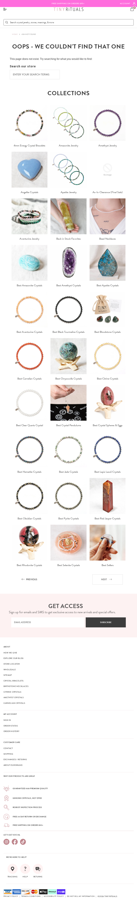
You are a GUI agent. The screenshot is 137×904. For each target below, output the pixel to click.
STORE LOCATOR (12, 664)
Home (15, 34)
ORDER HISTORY (11, 731)
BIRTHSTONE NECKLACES (16, 686)
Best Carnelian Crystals (29, 379)
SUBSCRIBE (106, 622)
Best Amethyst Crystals (68, 285)
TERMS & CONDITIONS (31, 896)
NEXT (104, 579)
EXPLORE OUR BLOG (14, 658)
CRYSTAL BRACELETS (14, 680)
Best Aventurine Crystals (29, 332)
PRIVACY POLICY (11, 896)
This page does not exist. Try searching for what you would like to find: (51, 59)
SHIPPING (8, 754)
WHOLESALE (10, 669)
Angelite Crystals (29, 192)
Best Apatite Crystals (108, 285)
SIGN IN (7, 720)
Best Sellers (108, 565)
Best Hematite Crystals (29, 472)
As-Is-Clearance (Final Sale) (108, 192)
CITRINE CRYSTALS (13, 692)
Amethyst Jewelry (107, 146)
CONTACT (8, 748)
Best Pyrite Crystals (68, 519)
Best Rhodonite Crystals (29, 565)
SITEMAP (8, 675)
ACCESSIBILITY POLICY (54, 896)
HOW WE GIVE (10, 652)
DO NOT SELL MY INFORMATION (81, 896)
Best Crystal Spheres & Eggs (107, 425)
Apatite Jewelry (69, 192)
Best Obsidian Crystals (29, 519)
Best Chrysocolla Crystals (68, 379)
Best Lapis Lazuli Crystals (107, 472)
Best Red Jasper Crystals (107, 519)
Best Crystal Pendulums (68, 425)
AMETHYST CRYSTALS (14, 697)
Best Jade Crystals (68, 472)
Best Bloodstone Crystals (107, 332)
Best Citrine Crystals (107, 379)
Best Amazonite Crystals (29, 285)
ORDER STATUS (11, 725)
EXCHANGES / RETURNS (15, 759)
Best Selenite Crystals (68, 565)
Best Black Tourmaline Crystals (68, 332)
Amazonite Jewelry (68, 146)
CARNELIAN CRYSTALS (14, 703)
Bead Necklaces (107, 239)
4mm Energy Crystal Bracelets (29, 146)
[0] (132, 9)
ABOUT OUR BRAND (13, 765)
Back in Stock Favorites (68, 239)
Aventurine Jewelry (29, 239)
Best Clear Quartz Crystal (29, 425)
